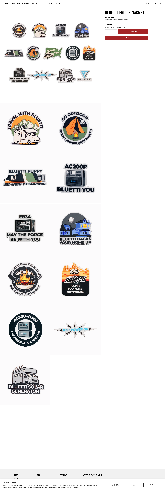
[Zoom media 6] (25, 229)
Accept (133, 485)
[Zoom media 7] (75, 229)
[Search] (152, 3)
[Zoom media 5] (75, 178)
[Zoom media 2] (25, 128)
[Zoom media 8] (25, 279)
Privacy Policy (74, 487)
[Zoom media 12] (25, 380)
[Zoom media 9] (75, 279)
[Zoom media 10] (25, 329)
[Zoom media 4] (25, 178)
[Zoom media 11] (75, 329)
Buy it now (126, 38)
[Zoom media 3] (75, 128)
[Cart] (160, 3)
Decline (152, 485)
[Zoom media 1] (50, 52)
